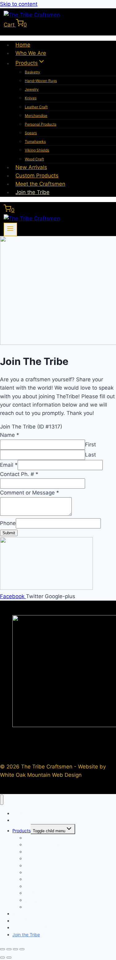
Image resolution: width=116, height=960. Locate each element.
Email (9, 465)
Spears (31, 132)
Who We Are (30, 53)
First (90, 444)
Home (22, 45)
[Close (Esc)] (21, 949)
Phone (8, 523)
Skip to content (18, 4)
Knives (31, 98)
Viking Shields (37, 150)
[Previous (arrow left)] (2, 957)
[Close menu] (1, 800)
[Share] (15, 949)
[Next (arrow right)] (8, 957)
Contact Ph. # (19, 474)
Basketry (32, 72)
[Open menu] (10, 229)
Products (21, 830)
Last (90, 455)
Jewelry (32, 89)
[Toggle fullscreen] (8, 949)
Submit (8, 533)
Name (9, 435)
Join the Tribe (32, 192)
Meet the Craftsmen (40, 184)
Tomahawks (35, 141)
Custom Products (36, 175)
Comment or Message (29, 493)
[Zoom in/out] (2, 949)
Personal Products (40, 124)
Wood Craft (34, 159)
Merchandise (36, 115)
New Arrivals (31, 167)
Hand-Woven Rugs (41, 80)
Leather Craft (36, 107)
